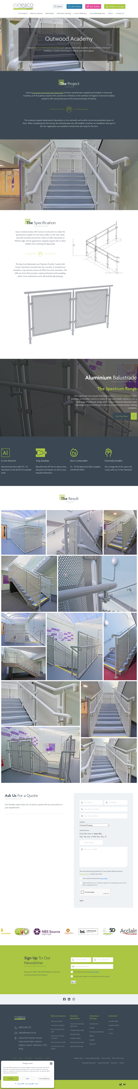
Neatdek (92, 1040)
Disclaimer (114, 1063)
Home (15, 1058)
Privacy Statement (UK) (92, 1058)
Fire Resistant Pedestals (96, 1032)
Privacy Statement (29, 1083)
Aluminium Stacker (57, 1021)
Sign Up (73, 982)
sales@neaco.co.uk (27, 1032)
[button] (51, 1063)
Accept (11, 1079)
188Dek (91, 1036)
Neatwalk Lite (93, 1024)
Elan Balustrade (75, 1034)
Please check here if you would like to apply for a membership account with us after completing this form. (105, 884)
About (110, 13)
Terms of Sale (106, 1058)
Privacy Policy (85, 874)
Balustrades (50, 13)
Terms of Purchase (118, 1058)
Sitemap (47, 1058)
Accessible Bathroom (97, 13)
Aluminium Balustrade (77, 1042)
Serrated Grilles (113, 1021)
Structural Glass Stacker (58, 1042)
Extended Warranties (89, 1063)
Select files (98, 834)
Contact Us (120, 13)
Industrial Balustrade (76, 1046)
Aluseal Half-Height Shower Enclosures (106, 13)
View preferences (44, 1079)
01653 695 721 (25, 1027)
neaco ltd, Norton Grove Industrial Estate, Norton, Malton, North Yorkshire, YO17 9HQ (33, 1043)
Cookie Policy (20, 1083)
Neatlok (91, 1028)
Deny (27, 1079)
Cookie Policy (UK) (103, 1063)
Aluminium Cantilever (58, 1025)
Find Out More (122, 416)
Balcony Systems (37, 13)
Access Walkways (80, 13)
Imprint (36, 1083)
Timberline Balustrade (77, 1030)
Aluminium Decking (64, 13)
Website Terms (78, 1058)
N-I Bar (111, 1033)
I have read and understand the (95, 878)
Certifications (39, 1058)
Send (81, 901)
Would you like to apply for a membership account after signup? (92, 976)
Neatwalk (92, 1044)
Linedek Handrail (75, 1038)
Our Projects (22, 13)
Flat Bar (111, 1029)
